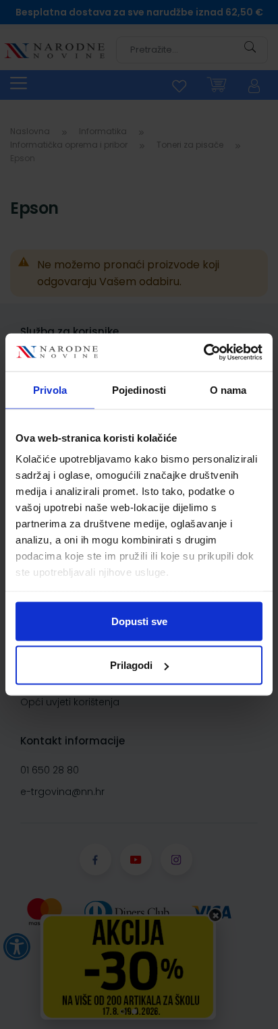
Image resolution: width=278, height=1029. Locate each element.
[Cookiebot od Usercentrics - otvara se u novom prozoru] (203, 352)
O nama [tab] (228, 389)
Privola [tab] (50, 389)
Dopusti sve (139, 620)
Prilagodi (131, 665)
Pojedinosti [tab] (139, 389)
